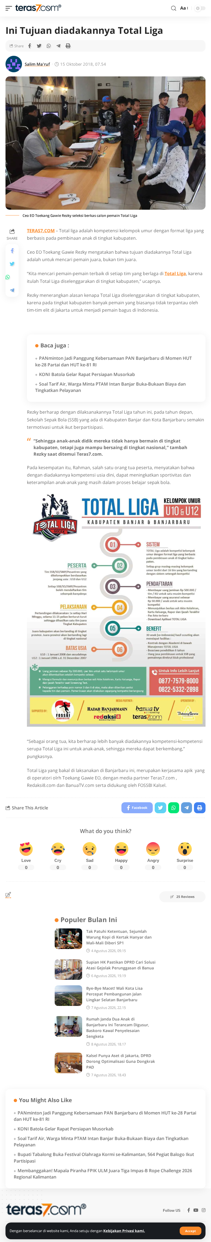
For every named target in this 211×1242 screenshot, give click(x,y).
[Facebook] (188, 1211)
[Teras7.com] (38, 8)
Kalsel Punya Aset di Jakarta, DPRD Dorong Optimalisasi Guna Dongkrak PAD (120, 1061)
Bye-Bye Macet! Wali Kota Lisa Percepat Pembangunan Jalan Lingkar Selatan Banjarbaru (114, 994)
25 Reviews (185, 896)
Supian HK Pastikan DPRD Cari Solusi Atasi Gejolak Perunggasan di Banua (121, 964)
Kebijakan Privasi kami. (124, 1230)
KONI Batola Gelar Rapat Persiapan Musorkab (87, 374)
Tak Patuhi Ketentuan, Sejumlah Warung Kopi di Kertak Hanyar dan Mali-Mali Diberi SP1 (119, 937)
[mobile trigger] (10, 8)
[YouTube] (195, 1211)
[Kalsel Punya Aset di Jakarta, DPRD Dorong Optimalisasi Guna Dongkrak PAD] (68, 1063)
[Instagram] (204, 1211)
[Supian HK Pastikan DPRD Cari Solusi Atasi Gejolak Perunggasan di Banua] (68, 969)
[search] (173, 8)
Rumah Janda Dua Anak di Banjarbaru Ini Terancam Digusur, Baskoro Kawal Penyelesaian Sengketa (117, 1027)
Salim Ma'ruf (37, 64)
